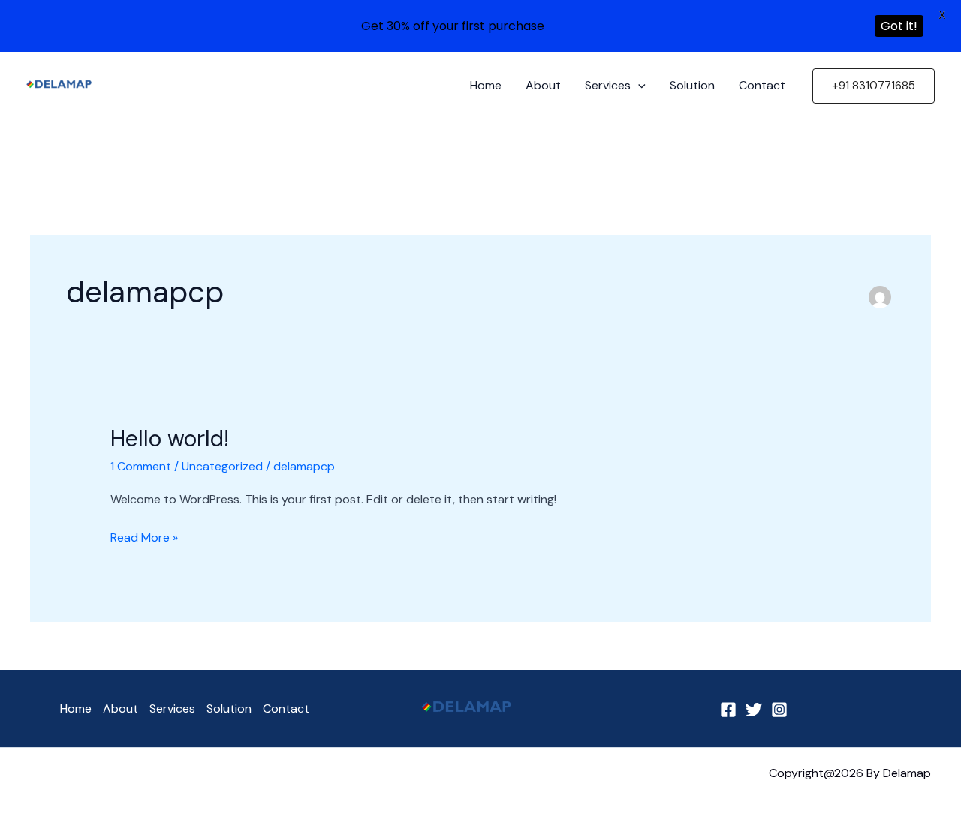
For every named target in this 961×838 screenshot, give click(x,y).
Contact (762, 85)
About (543, 85)
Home (486, 85)
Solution (692, 85)
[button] (638, 85)
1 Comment (140, 466)
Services (608, 85)
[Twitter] (754, 709)
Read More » (144, 536)
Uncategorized (222, 466)
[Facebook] (728, 709)
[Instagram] (779, 709)
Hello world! (169, 438)
